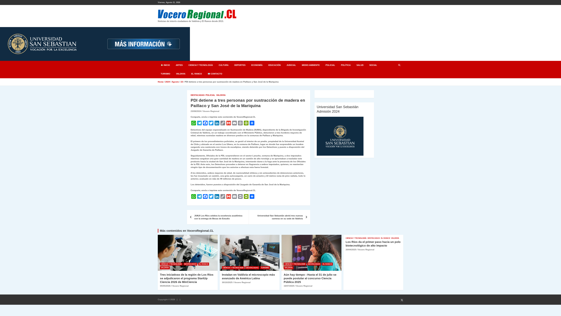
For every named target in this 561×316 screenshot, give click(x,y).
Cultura (223, 65)
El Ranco (196, 74)
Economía (257, 65)
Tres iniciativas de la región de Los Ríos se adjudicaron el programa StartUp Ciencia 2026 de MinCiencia (186, 278)
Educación (274, 65)
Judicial (291, 65)
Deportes (239, 65)
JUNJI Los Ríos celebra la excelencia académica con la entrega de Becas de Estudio (218, 217)
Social (373, 65)
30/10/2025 (227, 282)
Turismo (165, 74)
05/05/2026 (165, 286)
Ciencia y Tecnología (200, 65)
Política (346, 65)
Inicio (166, 65)
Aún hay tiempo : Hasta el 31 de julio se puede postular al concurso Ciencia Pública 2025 (310, 278)
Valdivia (180, 74)
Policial (330, 65)
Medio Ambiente (311, 65)
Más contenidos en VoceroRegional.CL (187, 230)
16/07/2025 (289, 286)
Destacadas (198, 95)
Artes (179, 65)
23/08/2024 (196, 111)
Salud (359, 65)
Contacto (216, 74)
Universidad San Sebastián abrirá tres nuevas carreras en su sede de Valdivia (280, 217)
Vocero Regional (211, 111)
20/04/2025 (351, 249)
